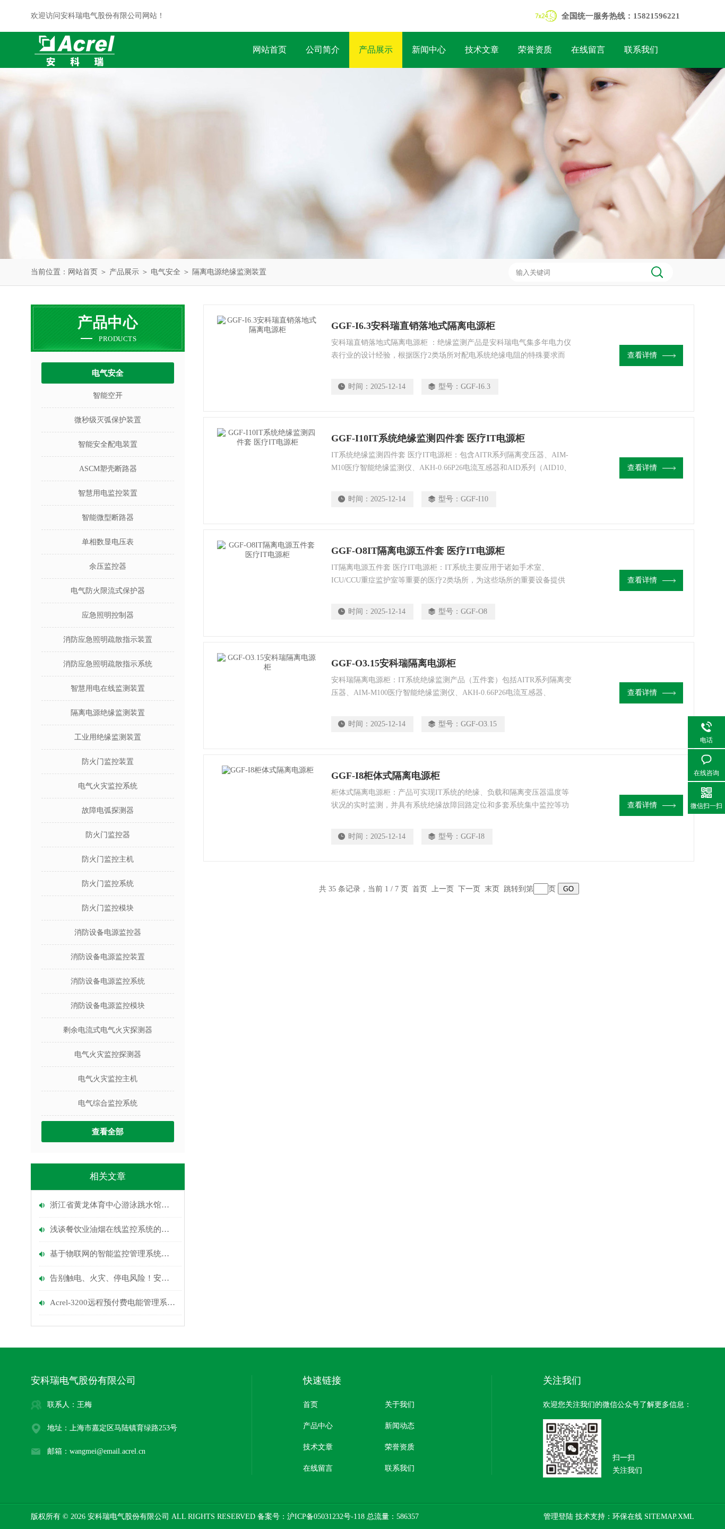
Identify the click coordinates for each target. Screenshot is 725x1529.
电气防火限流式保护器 (108, 591)
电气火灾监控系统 (107, 786)
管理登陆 (558, 1517)
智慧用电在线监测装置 (108, 688)
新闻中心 (429, 49)
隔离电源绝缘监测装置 (229, 272)
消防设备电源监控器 (107, 932)
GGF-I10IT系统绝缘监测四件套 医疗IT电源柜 (428, 438)
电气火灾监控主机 (107, 1079)
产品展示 (376, 49)
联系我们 (641, 49)
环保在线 (627, 1517)
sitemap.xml (669, 1517)
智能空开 (108, 395)
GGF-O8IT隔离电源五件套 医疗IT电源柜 (418, 550)
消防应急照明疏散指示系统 (107, 664)
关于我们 (400, 1405)
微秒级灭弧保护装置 (107, 420)
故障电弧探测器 (108, 810)
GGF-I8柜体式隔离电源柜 (385, 775)
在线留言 (588, 49)
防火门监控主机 (108, 859)
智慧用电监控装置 (107, 493)
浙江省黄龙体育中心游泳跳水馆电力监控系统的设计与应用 (113, 1205)
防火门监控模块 (108, 908)
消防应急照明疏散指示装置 (107, 640)
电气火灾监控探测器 (107, 1054)
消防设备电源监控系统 (108, 981)
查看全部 (108, 1131)
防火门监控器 (107, 835)
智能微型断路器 (108, 518)
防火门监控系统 (108, 884)
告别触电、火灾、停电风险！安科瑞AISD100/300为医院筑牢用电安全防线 (113, 1278)
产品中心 (318, 1426)
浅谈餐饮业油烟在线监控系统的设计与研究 (113, 1229)
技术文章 (482, 49)
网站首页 (270, 49)
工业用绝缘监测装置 (107, 737)
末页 (492, 889)
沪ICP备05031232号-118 (326, 1517)
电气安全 (165, 272)
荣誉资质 (535, 49)
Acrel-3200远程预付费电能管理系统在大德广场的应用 (113, 1302)
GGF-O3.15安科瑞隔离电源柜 (393, 663)
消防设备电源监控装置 (108, 957)
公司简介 (323, 49)
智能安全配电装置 (107, 444)
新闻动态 (400, 1426)
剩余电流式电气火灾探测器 (107, 1030)
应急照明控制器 (108, 615)
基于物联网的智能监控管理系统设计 (113, 1253)
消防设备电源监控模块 (108, 1006)
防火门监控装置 (108, 762)
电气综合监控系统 (107, 1103)
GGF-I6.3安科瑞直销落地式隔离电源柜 (413, 325)
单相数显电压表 (108, 542)
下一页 (469, 889)
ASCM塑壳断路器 (108, 469)
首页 (310, 1405)
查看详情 (642, 355)
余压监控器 (107, 566)
